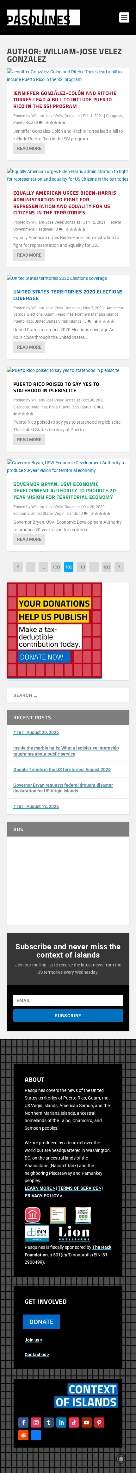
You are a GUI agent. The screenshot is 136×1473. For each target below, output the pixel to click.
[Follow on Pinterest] (99, 1422)
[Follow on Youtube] (87, 1422)
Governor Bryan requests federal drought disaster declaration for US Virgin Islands (63, 788)
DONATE (41, 1322)
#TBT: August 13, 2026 (36, 806)
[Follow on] (36, 1435)
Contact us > (37, 1354)
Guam (49, 314)
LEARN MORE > (40, 1188)
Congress (114, 116)
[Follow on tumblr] (49, 1422)
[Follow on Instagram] (36, 1422)
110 (81, 566)
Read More (29, 148)
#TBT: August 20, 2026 (36, 732)
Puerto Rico (23, 122)
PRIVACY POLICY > (43, 1195)
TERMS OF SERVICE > (79, 1188)
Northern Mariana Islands (97, 314)
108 (56, 566)
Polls (53, 407)
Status (85, 407)
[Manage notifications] (121, 1459)
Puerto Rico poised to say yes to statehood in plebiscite (56, 387)
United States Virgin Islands (58, 321)
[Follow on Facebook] (23, 1422)
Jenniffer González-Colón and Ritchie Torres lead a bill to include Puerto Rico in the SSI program (65, 99)
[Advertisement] (68, 881)
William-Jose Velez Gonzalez (55, 116)
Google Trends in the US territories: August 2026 (62, 769)
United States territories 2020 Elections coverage (68, 295)
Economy (21, 513)
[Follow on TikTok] (74, 1422)
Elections (35, 314)
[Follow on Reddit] (23, 1435)
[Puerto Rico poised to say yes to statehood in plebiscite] (68, 370)
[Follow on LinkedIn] (61, 1422)
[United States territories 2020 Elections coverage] (68, 278)
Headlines (44, 229)
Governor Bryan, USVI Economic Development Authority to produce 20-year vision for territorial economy (65, 490)
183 (106, 566)
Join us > (33, 1339)
